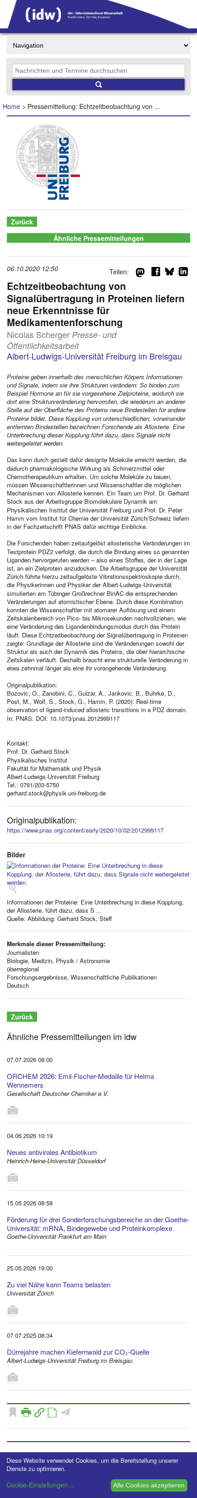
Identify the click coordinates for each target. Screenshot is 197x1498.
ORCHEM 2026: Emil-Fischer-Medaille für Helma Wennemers (80, 1080)
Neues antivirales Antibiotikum (52, 1152)
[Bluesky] (169, 273)
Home (11, 106)
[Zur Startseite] (98, 25)
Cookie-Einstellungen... (39, 1485)
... (99, 910)
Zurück (22, 221)
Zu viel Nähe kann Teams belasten (58, 1284)
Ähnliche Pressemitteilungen (99, 238)
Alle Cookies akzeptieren (149, 1485)
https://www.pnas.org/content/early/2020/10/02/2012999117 (85, 830)
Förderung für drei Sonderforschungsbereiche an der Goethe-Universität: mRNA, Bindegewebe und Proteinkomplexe (98, 1224)
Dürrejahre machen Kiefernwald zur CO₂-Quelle (78, 1351)
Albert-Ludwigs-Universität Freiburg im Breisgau (94, 356)
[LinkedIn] (183, 273)
